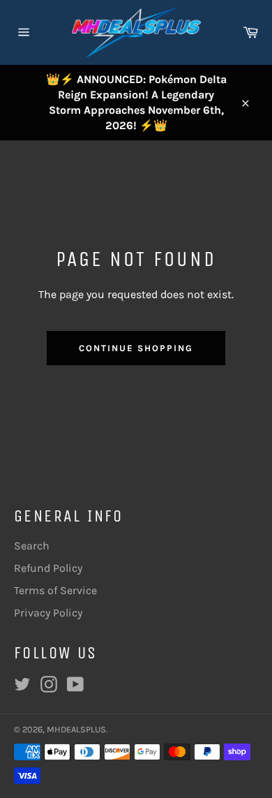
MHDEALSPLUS (76, 729)
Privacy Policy (48, 612)
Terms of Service (55, 590)
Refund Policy (48, 568)
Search (32, 545)
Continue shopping (135, 348)
